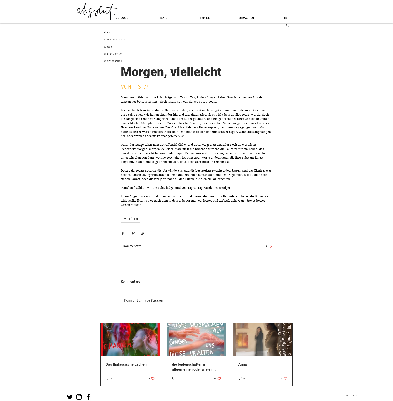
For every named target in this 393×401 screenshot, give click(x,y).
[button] (287, 25)
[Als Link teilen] (143, 233)
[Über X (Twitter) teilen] (133, 233)
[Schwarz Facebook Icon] (88, 397)
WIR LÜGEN (130, 219)
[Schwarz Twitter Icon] (69, 397)
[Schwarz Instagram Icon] (79, 397)
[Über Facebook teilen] (123, 233)
